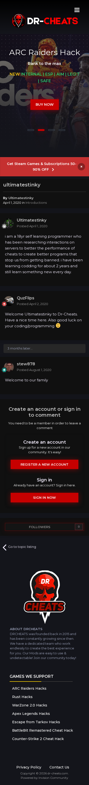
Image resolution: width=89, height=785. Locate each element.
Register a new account (44, 464)
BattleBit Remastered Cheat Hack (42, 730)
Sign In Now (44, 497)
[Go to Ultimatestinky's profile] (9, 223)
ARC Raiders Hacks (29, 688)
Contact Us (59, 767)
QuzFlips (25, 298)
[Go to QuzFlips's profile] (9, 301)
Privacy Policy (28, 767)
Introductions (36, 203)
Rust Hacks (22, 697)
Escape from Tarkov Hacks (36, 722)
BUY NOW (45, 104)
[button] (72, 93)
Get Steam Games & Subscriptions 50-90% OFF (41, 167)
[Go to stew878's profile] (9, 367)
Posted (32, 226)
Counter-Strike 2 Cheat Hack (38, 739)
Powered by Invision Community (44, 778)
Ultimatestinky (21, 198)
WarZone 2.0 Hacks (29, 705)
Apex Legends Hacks (31, 713)
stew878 (26, 364)
